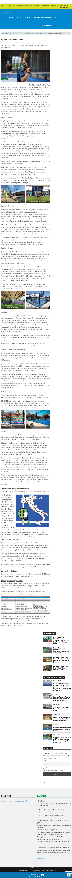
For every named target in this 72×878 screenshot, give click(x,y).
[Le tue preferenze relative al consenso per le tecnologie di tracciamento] (68, 875)
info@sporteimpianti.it (43, 812)
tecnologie (28, 5)
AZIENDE (19, 17)
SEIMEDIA (66, 5)
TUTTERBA (28, 17)
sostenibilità (20, 5)
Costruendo (45, 5)
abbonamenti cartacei (56, 5)
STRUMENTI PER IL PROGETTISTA (43, 17)
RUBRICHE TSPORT (30, 33)
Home (4, 33)
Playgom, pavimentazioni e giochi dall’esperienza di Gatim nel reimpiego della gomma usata (62, 740)
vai (42, 875)
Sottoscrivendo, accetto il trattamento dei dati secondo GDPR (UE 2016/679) (56, 769)
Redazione (4, 81)
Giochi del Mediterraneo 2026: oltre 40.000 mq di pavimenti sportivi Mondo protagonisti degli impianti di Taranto (62, 687)
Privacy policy (41, 858)
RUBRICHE (11, 5)
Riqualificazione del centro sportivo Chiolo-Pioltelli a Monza (62, 729)
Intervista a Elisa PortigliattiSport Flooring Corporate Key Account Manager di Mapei (61, 640)
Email (44, 761)
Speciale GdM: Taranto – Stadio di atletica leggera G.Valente (61, 708)
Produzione (36, 5)
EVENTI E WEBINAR (46, 25)
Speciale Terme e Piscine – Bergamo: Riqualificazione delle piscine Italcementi (62, 698)
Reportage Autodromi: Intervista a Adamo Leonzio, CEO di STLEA (60, 667)
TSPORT (11, 17)
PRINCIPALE (11, 33)
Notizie (3, 5)
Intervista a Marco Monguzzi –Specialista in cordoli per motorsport (61, 650)
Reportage (42, 33)
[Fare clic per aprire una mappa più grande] (18, 813)
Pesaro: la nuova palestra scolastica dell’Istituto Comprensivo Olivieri (61, 718)
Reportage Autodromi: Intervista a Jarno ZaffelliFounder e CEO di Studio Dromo (61, 659)
